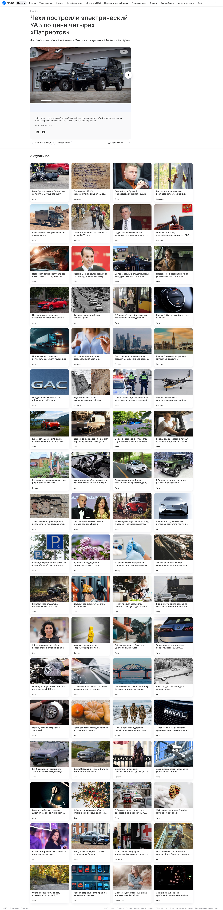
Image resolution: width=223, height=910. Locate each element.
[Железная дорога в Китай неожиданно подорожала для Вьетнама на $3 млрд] (173, 553)
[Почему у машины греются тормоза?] (49, 719)
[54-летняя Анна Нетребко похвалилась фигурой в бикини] (49, 636)
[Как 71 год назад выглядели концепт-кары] (173, 677)
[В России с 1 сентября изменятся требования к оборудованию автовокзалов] (132, 306)
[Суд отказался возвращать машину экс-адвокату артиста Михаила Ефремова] (132, 223)
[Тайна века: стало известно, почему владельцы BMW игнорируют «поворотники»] (173, 636)
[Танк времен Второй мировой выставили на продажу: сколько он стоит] (49, 512)
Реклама (24, 908)
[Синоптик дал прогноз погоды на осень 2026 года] (90, 223)
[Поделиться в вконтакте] (37, 132)
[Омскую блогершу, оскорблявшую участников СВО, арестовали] (173, 223)
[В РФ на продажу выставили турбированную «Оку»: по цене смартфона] (49, 760)
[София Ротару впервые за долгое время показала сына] (49, 842)
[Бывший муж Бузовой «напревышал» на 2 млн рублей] (132, 182)
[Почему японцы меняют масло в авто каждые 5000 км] (49, 677)
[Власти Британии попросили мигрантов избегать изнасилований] (173, 347)
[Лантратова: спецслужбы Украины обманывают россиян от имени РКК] (132, 842)
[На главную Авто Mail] (10, 3)
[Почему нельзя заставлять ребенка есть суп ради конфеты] (132, 595)
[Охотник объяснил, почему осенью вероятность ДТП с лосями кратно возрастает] (49, 884)
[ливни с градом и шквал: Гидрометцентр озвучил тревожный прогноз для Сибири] (90, 636)
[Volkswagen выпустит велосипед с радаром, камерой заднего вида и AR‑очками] (132, 512)
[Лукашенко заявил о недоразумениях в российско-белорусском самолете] (173, 388)
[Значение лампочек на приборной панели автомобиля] (173, 884)
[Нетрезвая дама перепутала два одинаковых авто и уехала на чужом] (49, 265)
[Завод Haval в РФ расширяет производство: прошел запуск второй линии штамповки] (173, 719)
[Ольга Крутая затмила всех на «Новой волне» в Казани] (90, 512)
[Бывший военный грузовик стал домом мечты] (49, 223)
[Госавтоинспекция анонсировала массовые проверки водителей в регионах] (132, 388)
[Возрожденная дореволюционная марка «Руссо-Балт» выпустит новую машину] (90, 430)
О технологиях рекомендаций (181, 908)
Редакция (120, 908)
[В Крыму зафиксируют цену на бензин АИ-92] (90, 595)
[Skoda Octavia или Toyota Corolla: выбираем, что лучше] (90, 760)
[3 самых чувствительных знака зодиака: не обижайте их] (132, 884)
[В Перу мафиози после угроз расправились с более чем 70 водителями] (132, 801)
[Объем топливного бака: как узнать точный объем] (132, 636)
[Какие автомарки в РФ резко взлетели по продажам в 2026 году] (49, 430)
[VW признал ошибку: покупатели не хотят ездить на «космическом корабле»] (90, 471)
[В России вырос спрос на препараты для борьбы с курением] (90, 347)
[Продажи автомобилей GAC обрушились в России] (49, 388)
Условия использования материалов (140, 908)
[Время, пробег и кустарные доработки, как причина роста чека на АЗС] (49, 801)
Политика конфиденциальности (206, 908)
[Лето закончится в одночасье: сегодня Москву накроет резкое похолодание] (132, 347)
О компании (14, 908)
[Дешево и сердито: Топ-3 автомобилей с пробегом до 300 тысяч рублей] (132, 471)
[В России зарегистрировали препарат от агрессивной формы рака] (132, 553)
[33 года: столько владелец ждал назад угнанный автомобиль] (132, 265)
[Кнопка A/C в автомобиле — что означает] (173, 306)
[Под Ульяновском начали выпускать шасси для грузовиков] (49, 347)
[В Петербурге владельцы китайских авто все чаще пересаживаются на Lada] (49, 595)
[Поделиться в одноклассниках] (43, 132)
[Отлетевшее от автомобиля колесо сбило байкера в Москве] (173, 842)
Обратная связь (162, 908)
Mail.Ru (5, 908)
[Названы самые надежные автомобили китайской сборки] (49, 306)
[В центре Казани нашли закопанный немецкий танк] (90, 388)
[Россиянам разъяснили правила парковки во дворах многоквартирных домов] (90, 884)
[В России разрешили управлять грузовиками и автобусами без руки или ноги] (132, 430)
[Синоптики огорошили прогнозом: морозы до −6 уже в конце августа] (132, 760)
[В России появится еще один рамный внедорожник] (173, 471)
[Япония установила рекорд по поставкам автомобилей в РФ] (173, 595)
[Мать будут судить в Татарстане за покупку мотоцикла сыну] (49, 182)
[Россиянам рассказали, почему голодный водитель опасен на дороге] (173, 430)
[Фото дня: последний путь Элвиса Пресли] (90, 306)
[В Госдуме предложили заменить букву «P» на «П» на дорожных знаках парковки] (49, 553)
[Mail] (4, 3)
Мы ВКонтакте (109, 908)
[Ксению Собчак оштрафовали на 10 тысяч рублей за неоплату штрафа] (90, 265)
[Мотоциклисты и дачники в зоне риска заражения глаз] (49, 471)
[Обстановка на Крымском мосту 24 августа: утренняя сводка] (132, 677)
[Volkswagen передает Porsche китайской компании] (173, 801)
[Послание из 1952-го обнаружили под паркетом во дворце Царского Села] (90, 182)
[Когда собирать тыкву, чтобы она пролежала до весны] (90, 719)
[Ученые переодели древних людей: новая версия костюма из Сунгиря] (132, 719)
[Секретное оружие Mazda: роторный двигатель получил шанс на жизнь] (173, 512)
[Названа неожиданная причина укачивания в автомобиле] (173, 265)
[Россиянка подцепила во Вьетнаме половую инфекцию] (173, 182)
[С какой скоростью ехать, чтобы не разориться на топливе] (90, 677)
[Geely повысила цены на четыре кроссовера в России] (90, 842)
